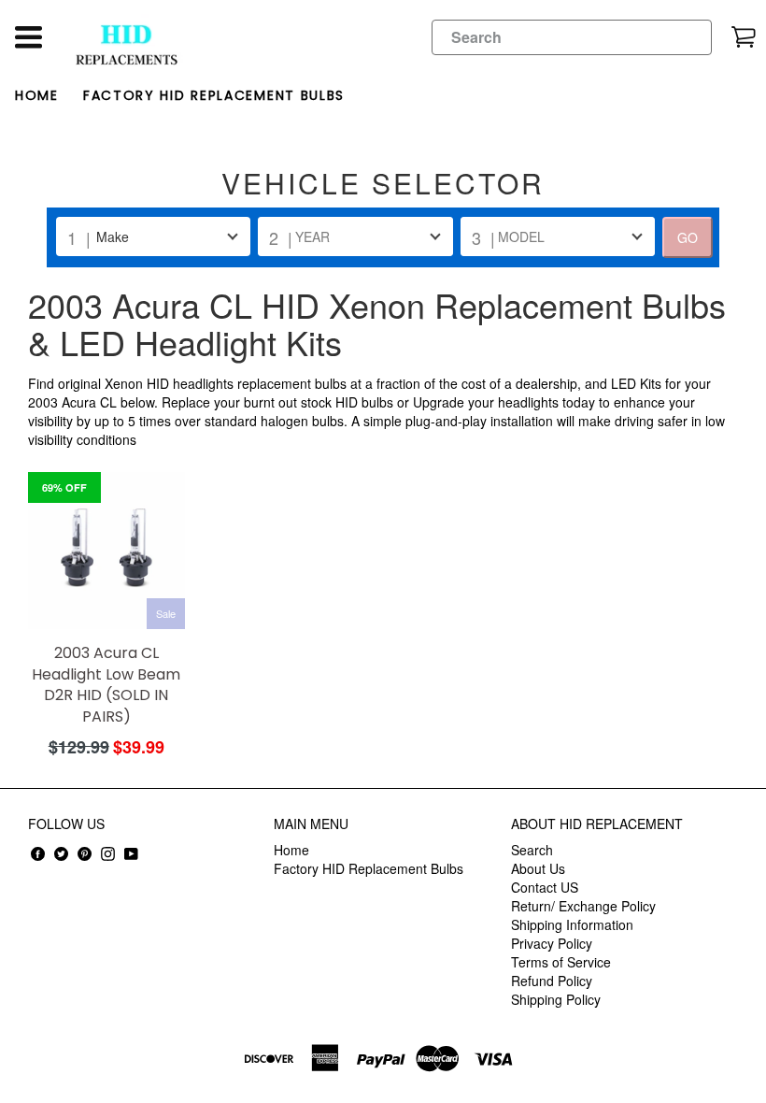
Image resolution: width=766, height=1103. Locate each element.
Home (37, 95)
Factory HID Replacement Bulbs (214, 95)
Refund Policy (551, 980)
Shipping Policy (556, 999)
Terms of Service (561, 962)
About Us (538, 868)
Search (532, 849)
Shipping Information (572, 924)
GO (687, 237)
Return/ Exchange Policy (583, 905)
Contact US (544, 887)
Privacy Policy (551, 943)
